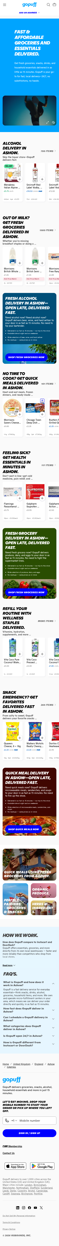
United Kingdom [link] (21, 1064)
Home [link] (6, 1064)
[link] (29, 4)
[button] (54, 4)
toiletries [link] (11, 1067)
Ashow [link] (51, 1064)
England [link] (39, 1064)
